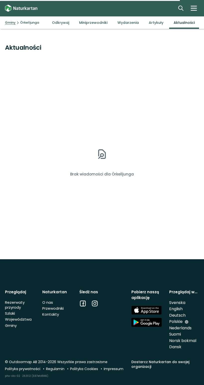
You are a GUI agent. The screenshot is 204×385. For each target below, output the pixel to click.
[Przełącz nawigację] (194, 8)
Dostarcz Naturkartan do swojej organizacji (160, 364)
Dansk (175, 347)
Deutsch (177, 315)
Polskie (176, 321)
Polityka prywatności (23, 368)
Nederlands (180, 328)
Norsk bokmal (182, 340)
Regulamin (55, 368)
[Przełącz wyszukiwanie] (181, 8)
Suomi (175, 334)
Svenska (177, 302)
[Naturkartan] (21, 8)
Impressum (113, 368)
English (176, 309)
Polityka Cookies (84, 368)
